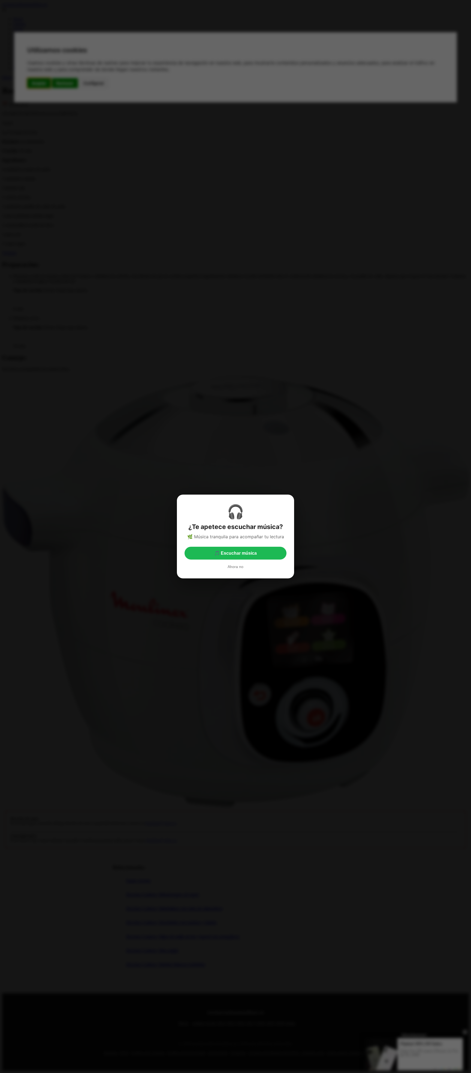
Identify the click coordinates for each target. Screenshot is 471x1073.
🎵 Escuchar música (235, 553)
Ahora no (235, 566)
